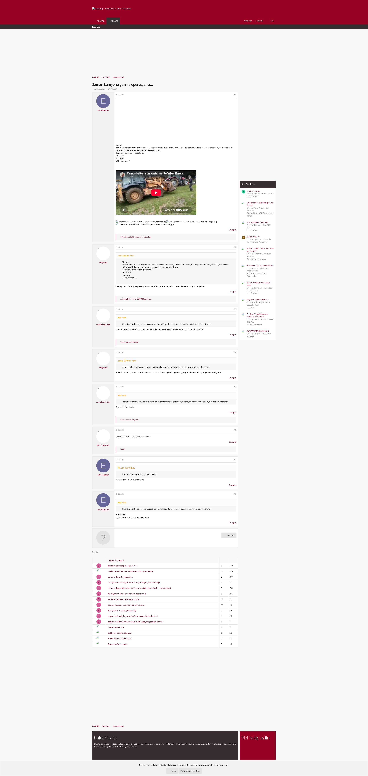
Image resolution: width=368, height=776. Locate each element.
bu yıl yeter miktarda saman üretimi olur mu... (127, 593)
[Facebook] (243, 745)
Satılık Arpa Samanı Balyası (120, 633)
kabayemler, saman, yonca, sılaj (122, 610)
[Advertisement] (184, 51)
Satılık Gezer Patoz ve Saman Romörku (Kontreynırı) (130, 571)
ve (129, 342)
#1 (235, 95)
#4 (235, 352)
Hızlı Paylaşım (253, 196)
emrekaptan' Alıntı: (126, 255)
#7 (235, 459)
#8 (235, 494)
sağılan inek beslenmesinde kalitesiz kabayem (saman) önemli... (136, 621)
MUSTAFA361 (103, 445)
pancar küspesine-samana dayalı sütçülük (126, 605)
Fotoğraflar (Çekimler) (256, 259)
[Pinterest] (258, 745)
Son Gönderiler (248, 184)
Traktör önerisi (253, 191)
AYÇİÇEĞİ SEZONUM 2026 (258, 331)
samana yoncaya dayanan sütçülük (123, 599)
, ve (135, 299)
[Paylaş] (231, 95)
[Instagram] (248, 745)
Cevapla (232, 229)
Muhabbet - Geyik (254, 324)
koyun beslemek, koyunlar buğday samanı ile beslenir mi (133, 616)
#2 (235, 247)
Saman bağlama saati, (117, 644)
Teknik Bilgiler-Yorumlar (257, 242)
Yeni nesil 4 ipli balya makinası (260, 265)
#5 (235, 387)
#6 (235, 430)
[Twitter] (268, 745)
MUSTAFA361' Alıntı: (126, 468)
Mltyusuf (103, 262)
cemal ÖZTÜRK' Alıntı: (127, 360)
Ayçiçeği (250, 336)
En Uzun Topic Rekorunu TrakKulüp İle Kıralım (257, 315)
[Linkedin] (253, 745)
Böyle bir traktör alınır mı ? (258, 299)
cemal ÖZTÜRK (103, 324)
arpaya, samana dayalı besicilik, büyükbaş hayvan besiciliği (134, 582)
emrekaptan (99, 89)
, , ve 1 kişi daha (135, 237)
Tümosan (251, 307)
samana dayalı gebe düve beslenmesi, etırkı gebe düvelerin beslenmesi (139, 588)
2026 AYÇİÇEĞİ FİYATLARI (257, 222)
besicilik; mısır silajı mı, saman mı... (122, 565)
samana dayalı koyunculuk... (120, 577)
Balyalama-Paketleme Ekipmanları (256, 274)
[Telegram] (263, 745)
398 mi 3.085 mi (253, 236)
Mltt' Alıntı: (122, 317)
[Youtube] (243, 751)
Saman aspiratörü (116, 627)
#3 (235, 309)
